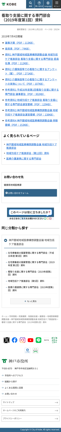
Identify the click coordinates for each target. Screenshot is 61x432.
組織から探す (11, 381)
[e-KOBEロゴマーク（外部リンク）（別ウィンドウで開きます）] (27, 350)
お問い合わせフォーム (18, 192)
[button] (30, 4)
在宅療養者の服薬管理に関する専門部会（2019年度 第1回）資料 (31, 263)
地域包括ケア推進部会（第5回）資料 (26, 280)
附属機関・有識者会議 (28, 316)
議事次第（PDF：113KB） (20, 42)
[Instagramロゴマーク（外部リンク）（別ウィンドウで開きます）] (22, 340)
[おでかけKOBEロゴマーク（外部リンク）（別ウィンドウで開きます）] (35, 350)
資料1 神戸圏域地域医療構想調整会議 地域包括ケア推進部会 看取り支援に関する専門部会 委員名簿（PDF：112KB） (32, 59)
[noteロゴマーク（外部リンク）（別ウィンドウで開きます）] (46, 340)
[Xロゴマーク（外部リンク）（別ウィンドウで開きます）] (6, 340)
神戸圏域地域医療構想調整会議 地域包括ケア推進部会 (31, 242)
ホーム (4, 316)
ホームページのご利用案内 (14, 410)
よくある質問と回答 (14, 387)
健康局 (42, 316)
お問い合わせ (11, 393)
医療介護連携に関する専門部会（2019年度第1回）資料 (31, 289)
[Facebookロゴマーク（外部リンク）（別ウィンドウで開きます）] (14, 340)
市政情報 (13, 316)
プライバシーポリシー (12, 418)
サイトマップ (8, 402)
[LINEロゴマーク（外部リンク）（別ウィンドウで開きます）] (38, 340)
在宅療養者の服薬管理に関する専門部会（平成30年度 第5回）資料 (31, 254)
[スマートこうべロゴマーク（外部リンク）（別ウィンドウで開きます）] (54, 340)
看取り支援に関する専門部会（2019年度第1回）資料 (29, 273)
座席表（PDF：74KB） (18, 48)
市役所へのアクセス (14, 375)
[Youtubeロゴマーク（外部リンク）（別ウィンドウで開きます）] (30, 340)
